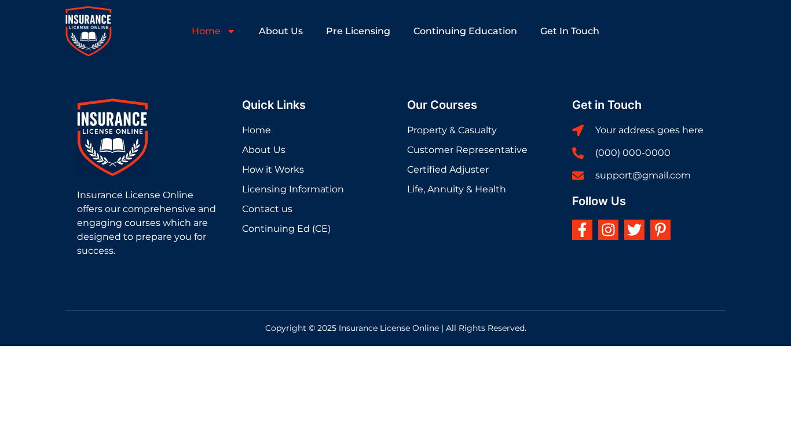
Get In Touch (569, 31)
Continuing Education (465, 31)
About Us (281, 31)
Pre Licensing (358, 31)
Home (206, 31)
